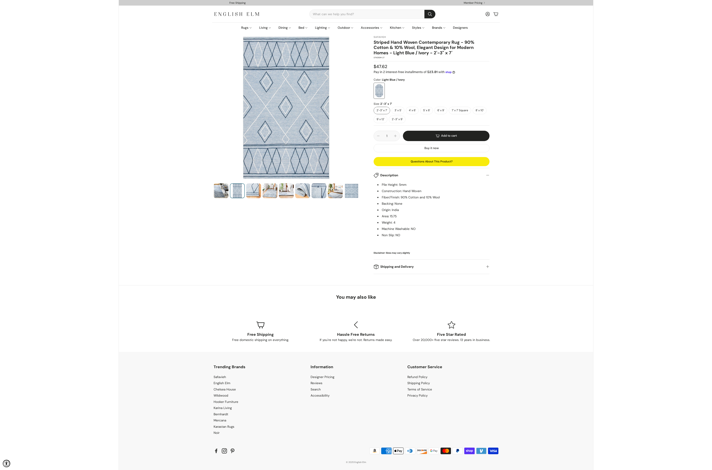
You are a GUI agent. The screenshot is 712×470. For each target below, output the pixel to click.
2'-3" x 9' (397, 119)
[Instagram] (224, 450)
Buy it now (431, 148)
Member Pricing (473, 2)
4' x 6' (412, 110)
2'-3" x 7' (382, 110)
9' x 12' (380, 119)
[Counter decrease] (378, 136)
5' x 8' (426, 110)
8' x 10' (480, 110)
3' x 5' (398, 110)
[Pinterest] (232, 450)
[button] (372, 14)
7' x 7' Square (460, 110)
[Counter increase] (395, 136)
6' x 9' (440, 110)
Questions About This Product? (432, 161)
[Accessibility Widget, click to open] (6, 463)
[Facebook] (216, 450)
